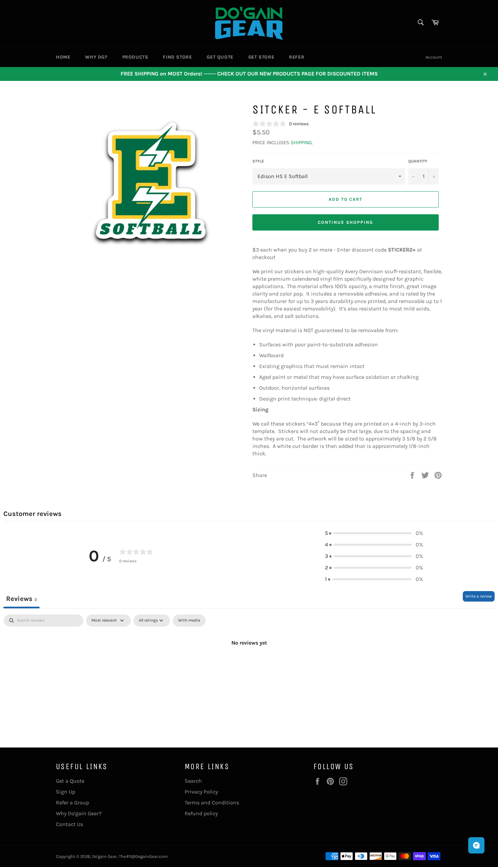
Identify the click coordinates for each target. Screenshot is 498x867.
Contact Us (69, 824)
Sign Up (65, 791)
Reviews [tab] (21, 599)
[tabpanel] (249, 665)
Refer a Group (72, 802)
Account (434, 57)
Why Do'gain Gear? (79, 813)
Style (258, 161)
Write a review (478, 596)
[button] (374, 533)
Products (135, 57)
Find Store (177, 57)
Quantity (417, 161)
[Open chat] (476, 845)
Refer (296, 57)
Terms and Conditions (212, 802)
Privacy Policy (201, 791)
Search (193, 781)
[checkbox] (189, 620)
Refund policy (201, 813)
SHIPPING (301, 142)
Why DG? (96, 57)
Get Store (261, 57)
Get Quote (220, 57)
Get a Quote (70, 781)
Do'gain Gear (104, 856)
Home (63, 57)
